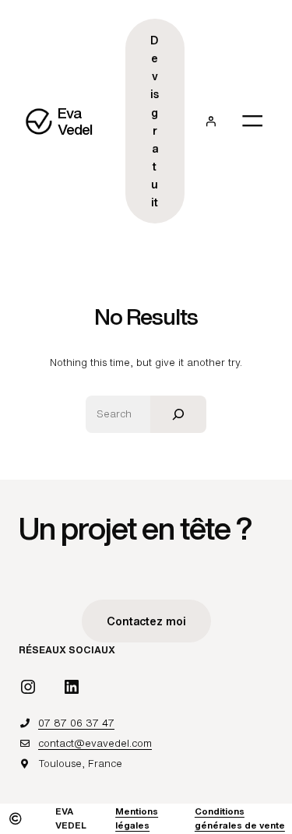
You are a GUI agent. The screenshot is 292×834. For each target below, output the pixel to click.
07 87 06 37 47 (76, 723)
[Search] (178, 414)
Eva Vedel (75, 121)
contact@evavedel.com (95, 743)
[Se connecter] (211, 121)
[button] (146, 621)
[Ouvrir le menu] (252, 120)
